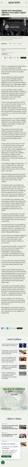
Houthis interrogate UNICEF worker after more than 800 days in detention (10, 352)
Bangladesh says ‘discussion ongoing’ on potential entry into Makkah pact (9, 367)
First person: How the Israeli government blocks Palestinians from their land (10, 427)
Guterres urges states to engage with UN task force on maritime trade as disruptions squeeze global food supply (9, 375)
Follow (24, 57)
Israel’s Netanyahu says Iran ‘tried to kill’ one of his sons (10, 344)
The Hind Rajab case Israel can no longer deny (9, 435)
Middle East (4, 423)
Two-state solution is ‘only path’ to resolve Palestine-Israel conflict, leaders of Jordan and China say (9, 360)
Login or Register (6, 456)
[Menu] (1, 2)
